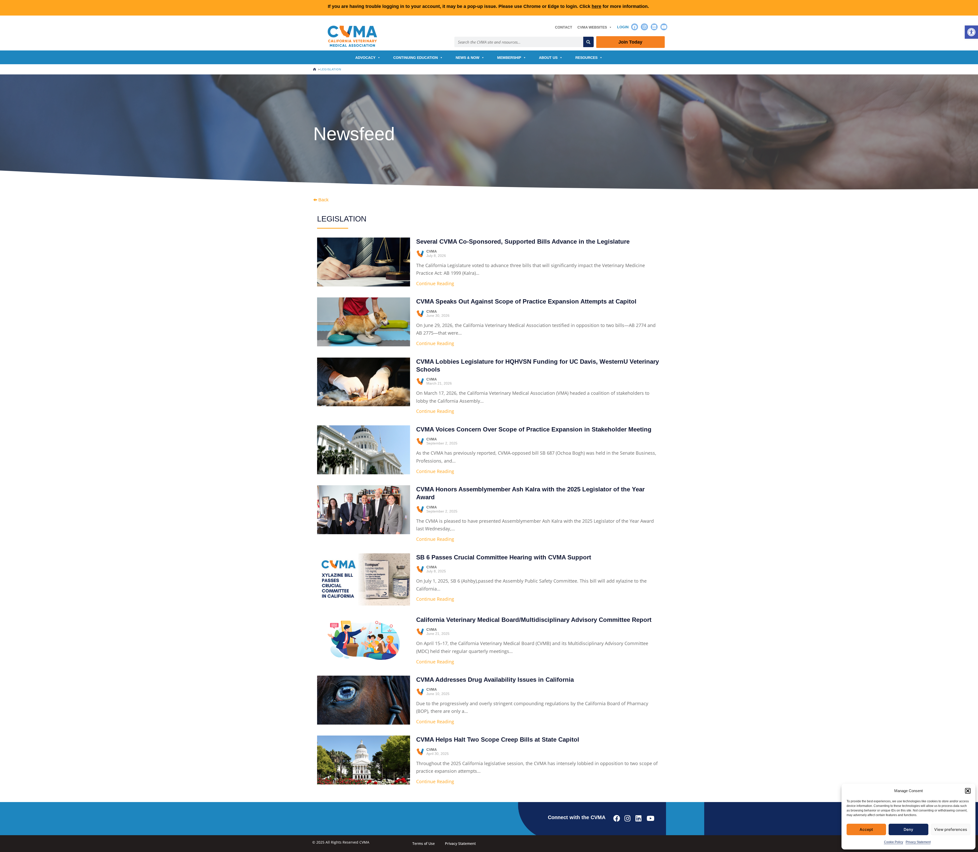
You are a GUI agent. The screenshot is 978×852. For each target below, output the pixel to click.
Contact (563, 27)
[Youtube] (663, 26)
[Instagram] (644, 26)
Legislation (341, 219)
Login (623, 27)
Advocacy (365, 58)
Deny (908, 829)
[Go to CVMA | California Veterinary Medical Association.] (314, 69)
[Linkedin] (654, 26)
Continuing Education (415, 58)
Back (323, 199)
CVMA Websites (592, 27)
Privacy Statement (918, 842)
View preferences (950, 829)
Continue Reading (435, 283)
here (596, 6)
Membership (509, 58)
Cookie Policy (893, 842)
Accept (866, 829)
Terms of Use (423, 843)
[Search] (588, 42)
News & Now (467, 58)
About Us (548, 58)
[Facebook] (634, 26)
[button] (971, 32)
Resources (586, 58)
